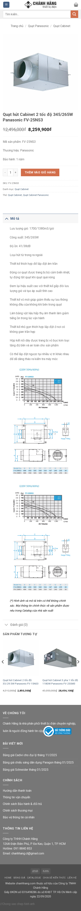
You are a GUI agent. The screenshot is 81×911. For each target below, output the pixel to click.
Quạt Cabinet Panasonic (36, 195)
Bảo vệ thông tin (13, 817)
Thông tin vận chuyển (16, 797)
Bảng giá (19, 877)
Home (8, 877)
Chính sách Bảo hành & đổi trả (22, 804)
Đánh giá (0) (19, 625)
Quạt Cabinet (61, 26)
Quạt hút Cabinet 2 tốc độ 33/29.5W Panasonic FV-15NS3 (21, 682)
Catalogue (34, 877)
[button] (6, 5)
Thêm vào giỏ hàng (40, 172)
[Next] (78, 669)
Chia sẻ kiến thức (54, 877)
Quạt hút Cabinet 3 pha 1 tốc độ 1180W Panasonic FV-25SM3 (60, 682)
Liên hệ (71, 877)
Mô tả (14, 218)
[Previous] (3, 669)
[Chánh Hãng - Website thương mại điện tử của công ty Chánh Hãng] (40, 5)
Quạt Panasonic (38, 26)
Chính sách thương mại (18, 810)
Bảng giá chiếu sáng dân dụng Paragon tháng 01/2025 (38, 762)
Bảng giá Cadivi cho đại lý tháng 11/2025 (30, 755)
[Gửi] (74, 14)
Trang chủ (17, 26)
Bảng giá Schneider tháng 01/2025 (25, 769)
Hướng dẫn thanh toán (17, 790)
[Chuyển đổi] (6, 218)
